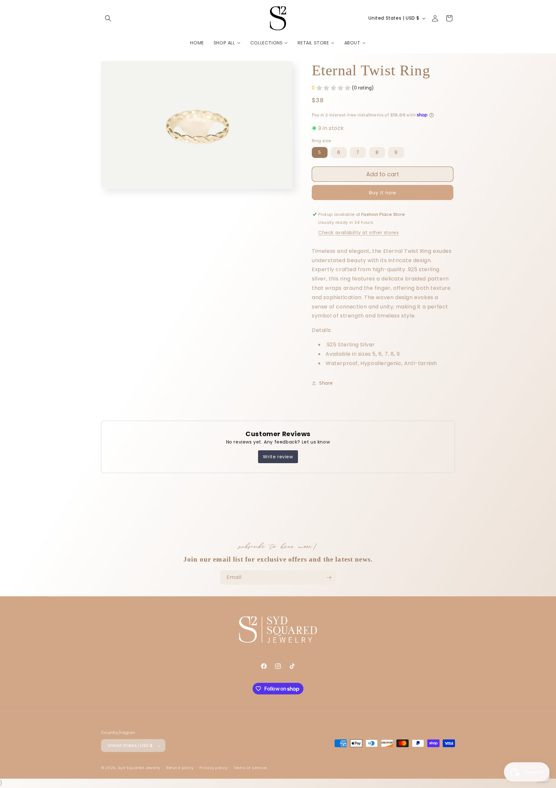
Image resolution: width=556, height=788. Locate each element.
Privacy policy (213, 767)
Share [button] (326, 383)
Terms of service (250, 767)
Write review (278, 457)
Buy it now (382, 192)
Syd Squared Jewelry (139, 767)
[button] (108, 18)
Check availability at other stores (358, 232)
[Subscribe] (329, 577)
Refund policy (180, 767)
